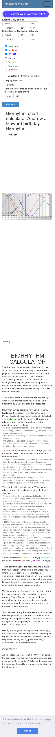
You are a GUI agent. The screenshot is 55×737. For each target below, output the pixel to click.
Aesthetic (12, 70)
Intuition (11, 58)
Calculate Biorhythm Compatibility (24, 76)
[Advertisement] (27, 164)
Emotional (12, 50)
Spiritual (12, 62)
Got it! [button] (27, 731)
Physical (12, 54)
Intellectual (13, 46)
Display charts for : (15, 80)
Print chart (12, 135)
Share (5, 341)
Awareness (13, 66)
